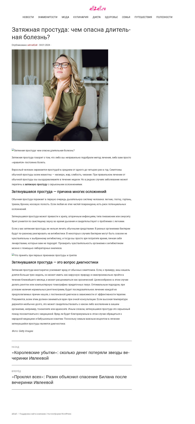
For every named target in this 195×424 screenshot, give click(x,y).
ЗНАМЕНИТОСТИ (47, 17)
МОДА (65, 17)
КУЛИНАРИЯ (80, 17)
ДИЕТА (97, 17)
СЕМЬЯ (126, 17)
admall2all (32, 45)
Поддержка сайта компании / (33, 414)
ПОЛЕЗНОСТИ (164, 17)
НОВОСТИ (28, 17)
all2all (14, 414)
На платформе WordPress (59, 414)
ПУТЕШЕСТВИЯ (143, 17)
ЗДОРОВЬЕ (111, 17)
